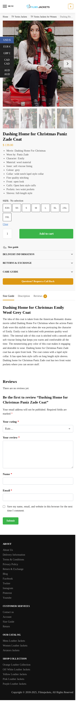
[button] (70, 6)
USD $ (8, 39)
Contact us (8, 612)
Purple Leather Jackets (14, 683)
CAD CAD (9, 61)
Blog (5, 573)
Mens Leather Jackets (14, 640)
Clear (5, 224)
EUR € (8, 46)
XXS (7, 208)
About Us (8, 549)
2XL (65, 208)
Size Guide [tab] (8, 291)
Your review (11, 437)
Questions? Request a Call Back (36, 277)
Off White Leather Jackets (16, 669)
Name (7, 473)
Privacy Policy (10, 564)
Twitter (6, 583)
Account (7, 616)
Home (5, 16)
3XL (7, 217)
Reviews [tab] (40, 291)
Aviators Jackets (11, 650)
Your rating (11, 421)
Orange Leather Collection (16, 664)
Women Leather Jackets (15, 645)
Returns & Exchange (17, 258)
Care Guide (10, 267)
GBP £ (9, 53)
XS (16, 208)
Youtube (7, 597)
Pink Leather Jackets (13, 679)
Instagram (8, 588)
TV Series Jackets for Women (44, 16)
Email (7, 490)
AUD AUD (9, 72)
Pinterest (7, 592)
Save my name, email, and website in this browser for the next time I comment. (37, 508)
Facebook (8, 578)
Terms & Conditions (13, 559)
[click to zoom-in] (38, 64)
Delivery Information (18, 250)
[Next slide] (67, 63)
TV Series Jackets (19, 16)
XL (55, 208)
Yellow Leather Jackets (15, 674)
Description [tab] (24, 291)
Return (6, 626)
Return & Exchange (13, 569)
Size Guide (8, 621)
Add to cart (46, 233)
